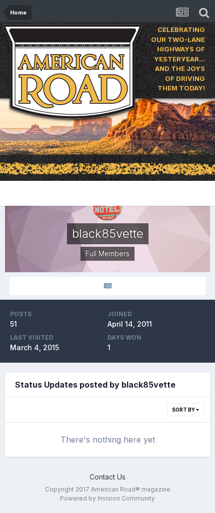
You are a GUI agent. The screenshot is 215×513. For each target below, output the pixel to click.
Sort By (184, 410)
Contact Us (108, 477)
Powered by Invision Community (107, 498)
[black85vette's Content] (107, 286)
